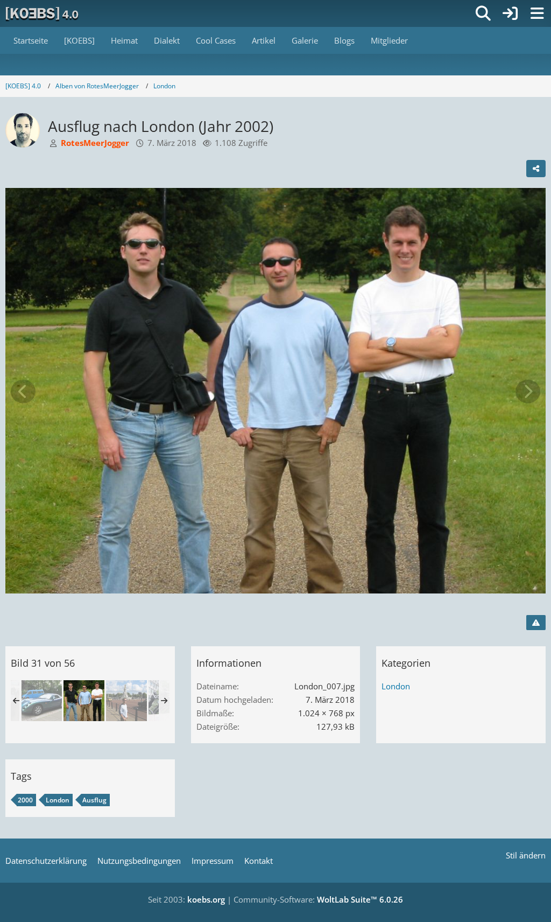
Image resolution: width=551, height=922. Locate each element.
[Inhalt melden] (536, 622)
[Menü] (537, 13)
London (396, 686)
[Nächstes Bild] (527, 391)
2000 (25, 800)
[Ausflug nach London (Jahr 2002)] (41, 700)
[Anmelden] (510, 13)
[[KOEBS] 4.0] (42, 13)
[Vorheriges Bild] (23, 391)
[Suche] (483, 13)
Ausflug (94, 800)
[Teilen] (536, 168)
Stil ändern (526, 855)
